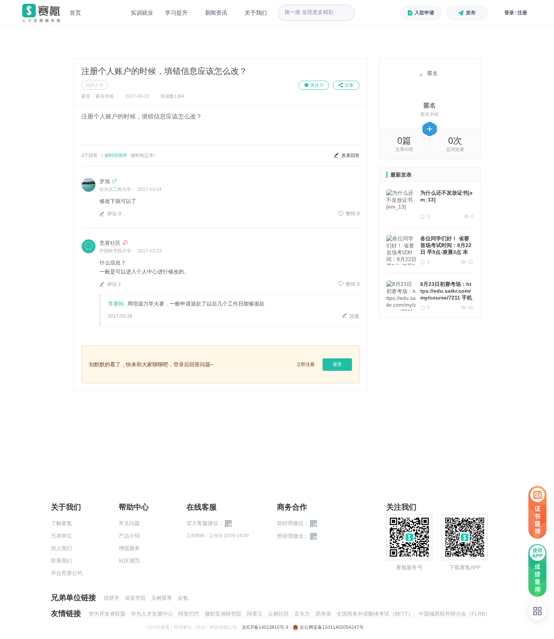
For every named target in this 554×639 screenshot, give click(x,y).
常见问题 (129, 523)
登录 (337, 364)
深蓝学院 (135, 598)
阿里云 (255, 614)
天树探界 (161, 598)
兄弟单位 (61, 536)
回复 (355, 316)
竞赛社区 (110, 243)
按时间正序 (142, 155)
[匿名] (430, 84)
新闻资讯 (216, 12)
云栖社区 (278, 614)
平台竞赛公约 (67, 573)
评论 (114, 214)
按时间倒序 (115, 155)
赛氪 (41, 13)
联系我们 (61, 561)
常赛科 (116, 304)
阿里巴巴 (188, 614)
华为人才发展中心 (152, 614)
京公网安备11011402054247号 (331, 627)
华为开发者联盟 (107, 614)
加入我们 (61, 548)
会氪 (183, 598)
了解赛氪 (61, 523)
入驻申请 (424, 12)
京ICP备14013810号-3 (265, 627)
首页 (75, 12)
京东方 (302, 614)
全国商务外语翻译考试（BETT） (375, 614)
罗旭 (104, 181)
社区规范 (129, 561)
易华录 (323, 614)
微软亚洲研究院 (223, 614)
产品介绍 (129, 536)
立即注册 (306, 364)
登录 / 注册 (515, 12)
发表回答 (350, 155)
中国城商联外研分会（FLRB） (454, 614)
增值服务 (129, 548)
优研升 (111, 598)
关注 (316, 85)
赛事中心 (106, 13)
